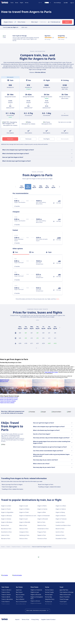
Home (3, 546)
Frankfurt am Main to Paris (63, 525)
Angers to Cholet (24, 512)
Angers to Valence (61, 509)
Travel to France (16, 546)
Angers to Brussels (43, 519)
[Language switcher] (48, 3)
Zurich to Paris (60, 532)
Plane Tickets (34, 587)
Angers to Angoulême (7, 512)
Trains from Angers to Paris (9, 487)
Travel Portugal (64, 599)
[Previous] (15, 327)
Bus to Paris (19, 597)
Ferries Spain (49, 594)
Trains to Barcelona (7, 599)
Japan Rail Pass (64, 590)
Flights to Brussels (36, 594)
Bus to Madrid (20, 599)
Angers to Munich (61, 515)
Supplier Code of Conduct (48, 619)
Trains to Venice (6, 594)
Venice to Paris (23, 538)
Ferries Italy (48, 597)
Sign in (72, 2)
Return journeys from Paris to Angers (12, 484)
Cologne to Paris (23, 532)
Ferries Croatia (49, 592)
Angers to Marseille (24, 522)
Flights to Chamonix (36, 590)
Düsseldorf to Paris (61, 538)
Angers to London (6, 506)
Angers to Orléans (24, 509)
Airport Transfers (65, 597)
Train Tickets (5, 587)
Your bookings (57, 2)
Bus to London (20, 594)
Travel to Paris (26, 546)
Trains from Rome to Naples (8, 401)
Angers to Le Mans (61, 506)
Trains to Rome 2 (6, 590)
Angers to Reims (42, 506)
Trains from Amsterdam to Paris (9, 397)
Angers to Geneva (6, 519)
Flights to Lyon (35, 592)
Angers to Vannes (42, 509)
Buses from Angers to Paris (45, 484)
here (57, 299)
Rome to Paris (5, 525)
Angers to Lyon (23, 519)
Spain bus (19, 590)
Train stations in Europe (66, 592)
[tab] (21, 252)
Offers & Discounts (65, 594)
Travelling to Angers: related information (49, 487)
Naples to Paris (42, 535)
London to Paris (60, 522)
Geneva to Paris (60, 535)
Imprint (17, 619)
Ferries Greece (49, 590)
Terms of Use (25, 619)
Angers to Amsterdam (44, 515)
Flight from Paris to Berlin (7, 402)
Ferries (26, 2)
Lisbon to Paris (5, 535)
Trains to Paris (6, 592)
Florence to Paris (42, 538)
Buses (16, 2)
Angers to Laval (23, 506)
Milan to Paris (23, 525)
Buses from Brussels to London (9, 399)
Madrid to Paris (42, 525)
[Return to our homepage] (5, 2)
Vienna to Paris (23, 528)
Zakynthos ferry (49, 599)
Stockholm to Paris (6, 532)
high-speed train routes (51, 372)
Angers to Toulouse (61, 519)
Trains (11, 2)
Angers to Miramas (6, 515)
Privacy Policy (35, 619)
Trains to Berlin (6, 597)
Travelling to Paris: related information (12, 489)
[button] (35, 22)
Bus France (19, 592)
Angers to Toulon (6, 509)
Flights (21, 2)
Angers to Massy (60, 512)
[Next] (59, 186)
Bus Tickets (19, 587)
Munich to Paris (60, 528)
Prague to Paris (42, 532)
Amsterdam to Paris (43, 528)
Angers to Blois (42, 512)
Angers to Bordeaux (6, 522)
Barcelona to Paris (6, 528)
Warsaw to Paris (5, 538)
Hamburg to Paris (24, 535)
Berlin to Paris (41, 522)
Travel (8, 546)
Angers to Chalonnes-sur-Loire (27, 515)
